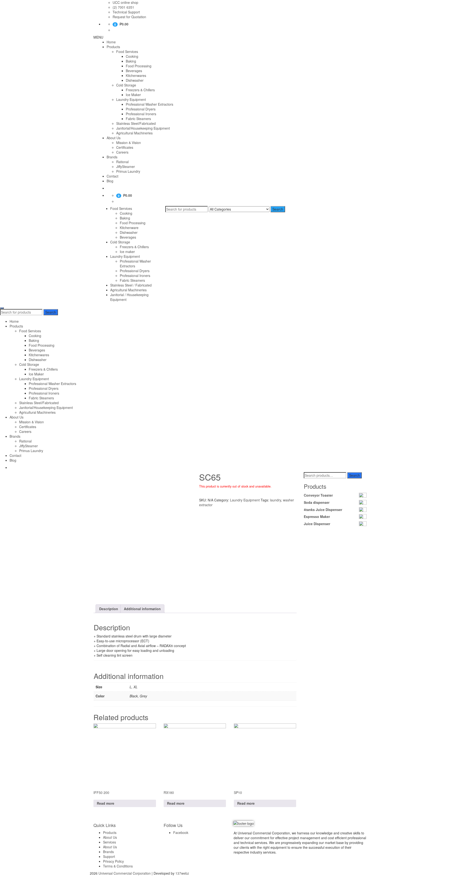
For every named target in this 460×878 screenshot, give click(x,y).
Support (109, 856)
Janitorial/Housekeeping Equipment (143, 128)
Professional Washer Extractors (149, 104)
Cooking (132, 56)
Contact (112, 176)
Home (111, 42)
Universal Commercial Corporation (124, 873)
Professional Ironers (141, 113)
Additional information (142, 608)
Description (108, 608)
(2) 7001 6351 (123, 7)
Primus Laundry (128, 171)
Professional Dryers (140, 109)
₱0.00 (124, 24)
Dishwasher (135, 80)
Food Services (127, 51)
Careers (122, 152)
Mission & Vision (128, 142)
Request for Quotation (129, 16)
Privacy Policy (113, 861)
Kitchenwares (136, 75)
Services (109, 842)
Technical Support (126, 12)
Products (113, 46)
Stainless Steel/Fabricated (136, 123)
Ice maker (127, 251)
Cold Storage (126, 85)
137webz (182, 873)
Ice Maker (133, 94)
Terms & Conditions (118, 866)
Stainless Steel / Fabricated (131, 285)
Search (277, 209)
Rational (122, 161)
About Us (114, 137)
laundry (275, 500)
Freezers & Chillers (140, 89)
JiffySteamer (125, 166)
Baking (131, 61)
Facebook (180, 832)
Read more (105, 803)
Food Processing (138, 65)
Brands (112, 157)
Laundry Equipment (131, 99)
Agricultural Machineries (134, 133)
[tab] (109, 608)
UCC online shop (125, 2)
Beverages (134, 70)
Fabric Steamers (138, 118)
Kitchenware (129, 227)
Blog (110, 180)
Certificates (124, 147)
